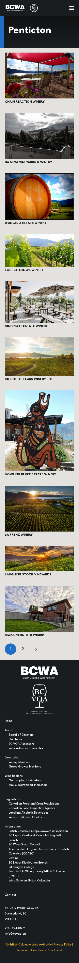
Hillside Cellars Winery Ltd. (29, 379)
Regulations (13, 799)
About (9, 730)
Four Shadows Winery (24, 270)
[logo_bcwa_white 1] (15, 8)
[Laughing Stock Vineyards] (39, 558)
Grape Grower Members (25, 766)
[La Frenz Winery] (39, 509)
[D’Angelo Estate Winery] (39, 196)
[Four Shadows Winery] (39, 250)
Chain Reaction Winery (25, 101)
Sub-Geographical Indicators (28, 785)
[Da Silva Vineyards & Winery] (39, 136)
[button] (72, 8)
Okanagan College (21, 867)
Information (13, 826)
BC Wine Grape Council (24, 844)
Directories (12, 757)
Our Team (15, 739)
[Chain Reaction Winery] (39, 75)
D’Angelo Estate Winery (25, 223)
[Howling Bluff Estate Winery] (39, 430)
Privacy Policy (63, 944)
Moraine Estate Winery (25, 635)
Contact (10, 895)
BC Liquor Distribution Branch (28, 862)
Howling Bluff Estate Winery (30, 474)
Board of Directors (21, 734)
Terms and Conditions (31, 950)
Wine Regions (14, 776)
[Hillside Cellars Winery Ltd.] (39, 356)
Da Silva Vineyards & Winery (28, 162)
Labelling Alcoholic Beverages (28, 812)
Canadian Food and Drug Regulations (34, 803)
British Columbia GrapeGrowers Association (38, 831)
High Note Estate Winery (26, 326)
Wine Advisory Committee (26, 748)
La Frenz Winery (19, 535)
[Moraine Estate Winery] (39, 609)
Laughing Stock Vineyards (28, 574)
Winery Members (19, 762)
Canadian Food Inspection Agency (32, 808)
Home (8, 721)
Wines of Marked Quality (25, 817)
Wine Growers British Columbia (29, 880)
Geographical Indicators (25, 780)
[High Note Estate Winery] (39, 302)
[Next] (36, 649)
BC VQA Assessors (21, 744)
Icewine (13, 858)
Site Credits (56, 950)
